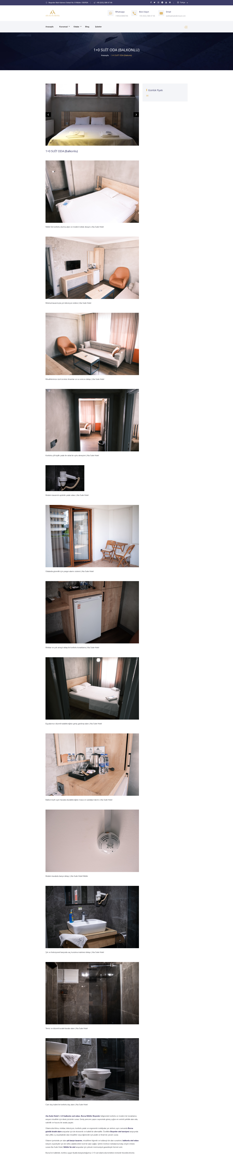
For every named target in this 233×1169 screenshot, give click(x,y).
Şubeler (98, 27)
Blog (87, 27)
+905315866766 (121, 16)
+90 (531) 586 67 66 (147, 16)
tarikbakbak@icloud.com (176, 16)
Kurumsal (63, 27)
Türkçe (182, 2)
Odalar (76, 27)
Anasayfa (49, 27)
